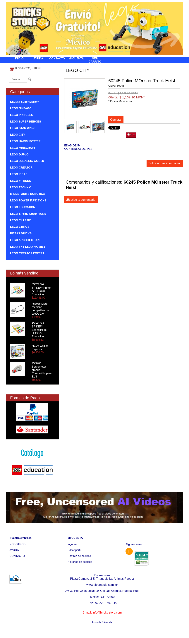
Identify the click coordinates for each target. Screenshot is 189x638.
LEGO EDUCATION (22, 207)
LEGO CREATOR (21, 167)
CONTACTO (57, 58)
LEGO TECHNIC (20, 187)
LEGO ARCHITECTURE (25, 240)
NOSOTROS (17, 544)
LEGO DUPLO (19, 154)
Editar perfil (74, 550)
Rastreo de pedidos (79, 555)
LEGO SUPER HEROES (25, 121)
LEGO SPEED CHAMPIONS (28, 213)
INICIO (19, 58)
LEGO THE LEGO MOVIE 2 (27, 246)
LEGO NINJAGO (21, 108)
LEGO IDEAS (18, 174)
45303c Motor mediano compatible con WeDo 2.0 (41, 308)
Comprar (116, 119)
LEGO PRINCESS (21, 114)
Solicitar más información (164, 163)
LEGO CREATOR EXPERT (27, 253)
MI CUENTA (76, 58)
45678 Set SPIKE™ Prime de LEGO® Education (41, 289)
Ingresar (73, 544)
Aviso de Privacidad (102, 622)
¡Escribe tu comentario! (81, 199)
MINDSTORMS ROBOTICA (27, 193)
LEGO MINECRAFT (22, 147)
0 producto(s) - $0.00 (27, 68)
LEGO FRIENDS (20, 180)
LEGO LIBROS (19, 226)
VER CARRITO (95, 60)
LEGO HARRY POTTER (25, 141)
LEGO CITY (17, 134)
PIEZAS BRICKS (21, 233)
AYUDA (38, 58)
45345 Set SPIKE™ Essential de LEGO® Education (39, 330)
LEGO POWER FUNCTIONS (28, 200)
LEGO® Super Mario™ (24, 101)
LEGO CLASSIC (20, 220)
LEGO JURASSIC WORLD (27, 160)
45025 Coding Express (40, 347)
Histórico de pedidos (80, 561)
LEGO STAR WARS (22, 128)
